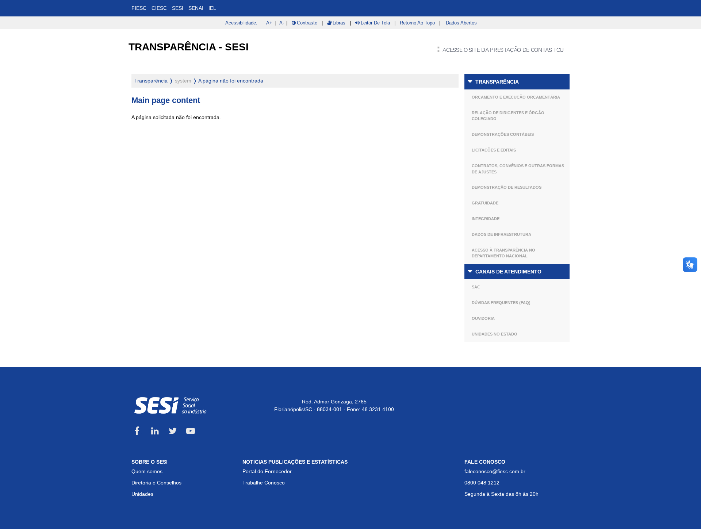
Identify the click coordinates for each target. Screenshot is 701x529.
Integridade (485, 218)
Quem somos (146, 471)
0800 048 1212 (481, 483)
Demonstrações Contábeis (503, 134)
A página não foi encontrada (230, 81)
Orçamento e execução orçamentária (516, 97)
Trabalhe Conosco (263, 483)
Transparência (497, 82)
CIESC (159, 8)
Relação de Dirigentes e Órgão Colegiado (508, 116)
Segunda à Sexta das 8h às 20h (501, 494)
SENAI (195, 8)
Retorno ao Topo (417, 23)
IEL (212, 8)
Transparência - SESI (189, 47)
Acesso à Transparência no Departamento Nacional (503, 253)
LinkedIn (154, 430)
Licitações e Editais (494, 150)
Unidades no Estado (494, 334)
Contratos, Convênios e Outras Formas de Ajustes (518, 169)
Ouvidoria (483, 318)
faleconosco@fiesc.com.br (494, 471)
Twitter (172, 430)
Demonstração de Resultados (506, 187)
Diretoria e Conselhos (156, 483)
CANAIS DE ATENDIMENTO (508, 272)
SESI (177, 8)
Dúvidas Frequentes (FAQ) (501, 302)
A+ (269, 23)
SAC (476, 287)
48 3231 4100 (378, 409)
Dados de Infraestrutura (501, 234)
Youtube (190, 430)
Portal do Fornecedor (267, 471)
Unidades (142, 494)
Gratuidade (485, 203)
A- (281, 23)
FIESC (138, 8)
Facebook (136, 430)
